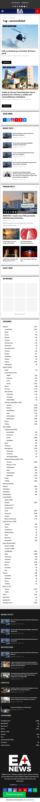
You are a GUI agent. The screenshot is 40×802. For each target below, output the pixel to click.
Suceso (5, 573)
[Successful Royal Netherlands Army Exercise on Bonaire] (7, 155)
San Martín (8, 356)
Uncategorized (7, 602)
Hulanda (7, 562)
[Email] (30, 790)
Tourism (7, 389)
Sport (6, 443)
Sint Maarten (10, 410)
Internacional (9, 343)
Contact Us (25, 3)
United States (11, 400)
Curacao (9, 405)
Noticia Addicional (10, 519)
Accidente (8, 575)
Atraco (7, 581)
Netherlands (10, 418)
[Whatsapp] (35, 790)
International (8, 391)
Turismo (7, 340)
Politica (7, 505)
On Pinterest (8, 278)
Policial (5, 26)
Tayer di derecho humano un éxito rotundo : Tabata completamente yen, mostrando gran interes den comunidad (24, 664)
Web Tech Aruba (29, 800)
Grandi (7, 589)
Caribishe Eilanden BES (12, 459)
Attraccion (8, 537)
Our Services (16, 3)
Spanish (5, 326)
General (7, 524)
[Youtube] (25, 790)
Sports (7, 386)
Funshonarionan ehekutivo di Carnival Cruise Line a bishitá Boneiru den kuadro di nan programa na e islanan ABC (24, 675)
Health (8, 375)
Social (7, 335)
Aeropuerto (8, 540)
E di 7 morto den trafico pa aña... (28, 260)
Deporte (7, 337)
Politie (7, 478)
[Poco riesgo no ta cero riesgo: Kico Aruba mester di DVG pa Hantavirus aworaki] (11, 234)
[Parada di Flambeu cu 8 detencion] (5, 709)
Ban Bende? (6, 600)
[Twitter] (10, 790)
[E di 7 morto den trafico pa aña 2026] (28, 251)
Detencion (8, 578)
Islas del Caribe (9, 348)
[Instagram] (15, 790)
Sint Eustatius (11, 416)
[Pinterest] (20, 790)
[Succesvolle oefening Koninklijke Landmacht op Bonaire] (7, 145)
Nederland (10, 475)
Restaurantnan (9, 532)
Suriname (8, 567)
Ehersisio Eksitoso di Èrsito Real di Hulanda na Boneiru (23, 134)
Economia (8, 513)
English (5, 367)
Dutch (4, 427)
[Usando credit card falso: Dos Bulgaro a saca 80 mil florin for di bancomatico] (5, 690)
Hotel (6, 527)
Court (8, 381)
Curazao (7, 351)
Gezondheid (10, 432)
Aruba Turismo (7, 521)
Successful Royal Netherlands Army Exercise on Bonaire (23, 153)
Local (14, 26)
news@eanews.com (23, 785)
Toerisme (8, 446)
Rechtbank (10, 440)
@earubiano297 (20, 314)
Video (13, 67)
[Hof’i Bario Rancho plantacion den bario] (28, 234)
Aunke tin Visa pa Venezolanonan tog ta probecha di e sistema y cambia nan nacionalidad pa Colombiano (18, 95)
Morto (5, 586)
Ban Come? (6, 597)
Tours (6, 535)
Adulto (7, 592)
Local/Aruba (8, 329)
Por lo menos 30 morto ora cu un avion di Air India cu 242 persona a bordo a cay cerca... (24, 698)
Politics (7, 424)
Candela (7, 583)
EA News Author (7, 55)
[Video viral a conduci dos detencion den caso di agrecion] (11, 251)
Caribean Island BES (11, 402)
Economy (9, 378)
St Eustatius (8, 364)
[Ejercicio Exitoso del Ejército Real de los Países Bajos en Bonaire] (7, 165)
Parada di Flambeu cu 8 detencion (21, 707)
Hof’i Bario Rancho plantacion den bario (26, 242)
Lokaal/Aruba (9, 429)
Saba (8, 413)
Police (7, 421)
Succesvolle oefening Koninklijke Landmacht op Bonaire (23, 144)
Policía (7, 359)
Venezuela (8, 345)
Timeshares (8, 529)
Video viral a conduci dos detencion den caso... (10, 260)
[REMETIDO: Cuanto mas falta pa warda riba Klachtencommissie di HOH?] (20, 202)
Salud (6, 332)
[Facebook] (5, 790)
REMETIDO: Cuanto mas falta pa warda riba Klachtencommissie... (19, 217)
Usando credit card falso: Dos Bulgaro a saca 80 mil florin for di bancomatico (24, 689)
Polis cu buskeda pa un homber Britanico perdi (18, 52)
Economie (10, 435)
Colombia (9, 397)
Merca (7, 565)
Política (7, 362)
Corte (6, 510)
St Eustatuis (6, 489)
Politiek (7, 481)
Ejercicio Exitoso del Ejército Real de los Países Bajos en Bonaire (24, 163)
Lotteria (7, 516)
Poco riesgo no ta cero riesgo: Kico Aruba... (9, 242)
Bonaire (7, 354)
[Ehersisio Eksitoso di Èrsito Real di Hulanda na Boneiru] (7, 136)
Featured (10, 26)
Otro (6, 570)
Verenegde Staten (12, 456)
